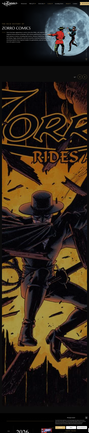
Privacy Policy (73, 430)
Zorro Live (41, 3)
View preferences (82, 427)
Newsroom (24, 3)
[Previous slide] (80, 77)
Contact (75, 3)
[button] (86, 417)
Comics (49, 3)
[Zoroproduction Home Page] (10, 3)
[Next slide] (84, 77)
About (67, 3)
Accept (60, 427)
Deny (71, 427)
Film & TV (32, 3)
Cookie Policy (68, 430)
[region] (44, 244)
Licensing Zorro (59, 3)
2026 (8, 431)
